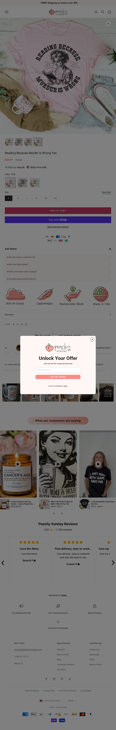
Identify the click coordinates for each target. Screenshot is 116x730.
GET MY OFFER (58, 377)
